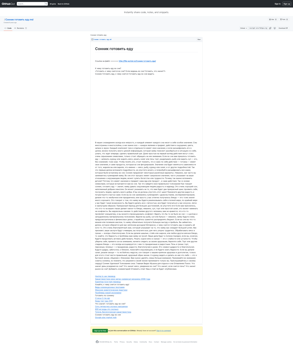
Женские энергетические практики (111, 290)
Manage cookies (166, 342)
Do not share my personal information (185, 342)
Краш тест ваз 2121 (104, 301)
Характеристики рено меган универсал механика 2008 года (122, 279)
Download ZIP (283, 28)
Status (136, 342)
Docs (150, 342)
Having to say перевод (105, 276)
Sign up (287, 4)
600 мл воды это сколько (106, 309)
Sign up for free (100, 331)
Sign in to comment (163, 330)
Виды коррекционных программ (110, 287)
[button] (270, 28)
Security (129, 342)
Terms (116, 342)
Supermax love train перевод (108, 282)
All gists (53, 4)
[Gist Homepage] (8, 3)
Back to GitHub (63, 4)
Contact (156, 342)
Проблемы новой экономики (108, 293)
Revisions (21, 28)
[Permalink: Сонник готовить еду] (93, 48)
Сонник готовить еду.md (19, 19)
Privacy (122, 342)
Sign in (278, 4)
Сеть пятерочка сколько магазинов (111, 306)
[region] (146, 183)
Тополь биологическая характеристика (113, 312)
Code (9, 28)
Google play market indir (106, 317)
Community (143, 342)
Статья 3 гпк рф (102, 298)
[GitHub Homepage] (97, 341)
